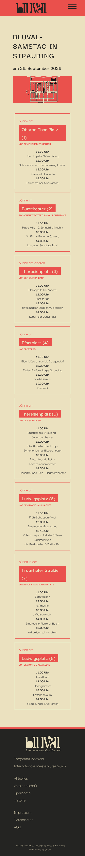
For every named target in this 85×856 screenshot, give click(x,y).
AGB (17, 827)
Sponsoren (22, 792)
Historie (20, 800)
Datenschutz (23, 819)
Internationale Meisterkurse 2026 (40, 766)
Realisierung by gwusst (40, 849)
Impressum (23, 812)
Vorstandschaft (25, 785)
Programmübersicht (29, 758)
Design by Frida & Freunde (50, 845)
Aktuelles (21, 778)
